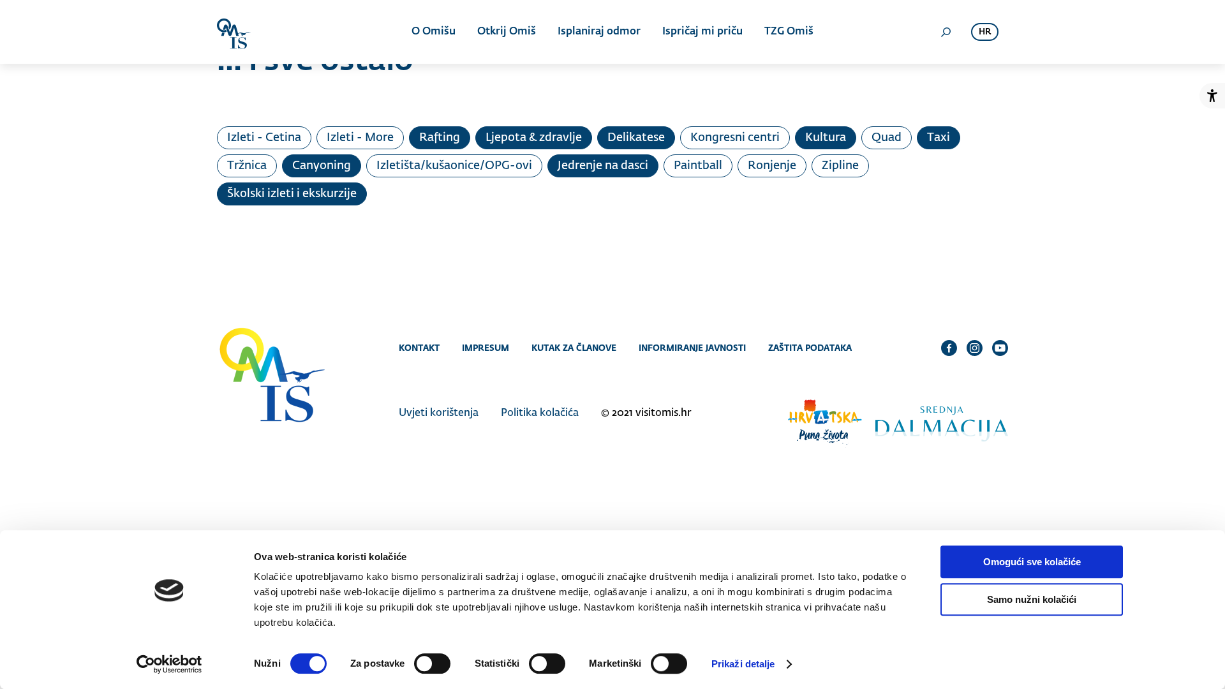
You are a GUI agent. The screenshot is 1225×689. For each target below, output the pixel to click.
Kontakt (419, 347)
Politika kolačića (540, 413)
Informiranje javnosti (692, 347)
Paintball (698, 166)
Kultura (825, 138)
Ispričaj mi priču (702, 32)
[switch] (432, 663)
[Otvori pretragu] (945, 32)
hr (985, 32)
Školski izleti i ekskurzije (292, 194)
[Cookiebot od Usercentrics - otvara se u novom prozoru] (169, 664)
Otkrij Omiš (506, 32)
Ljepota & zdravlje (534, 138)
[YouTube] (1000, 347)
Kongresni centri (735, 138)
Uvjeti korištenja (439, 413)
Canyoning (321, 166)
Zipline (840, 166)
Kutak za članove (573, 347)
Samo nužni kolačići (1031, 599)
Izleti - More (360, 138)
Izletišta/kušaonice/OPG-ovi (454, 166)
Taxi (938, 138)
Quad (887, 138)
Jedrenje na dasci (603, 166)
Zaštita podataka (810, 347)
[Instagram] (975, 347)
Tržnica (247, 166)
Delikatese (636, 138)
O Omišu (434, 32)
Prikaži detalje (743, 663)
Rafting (439, 138)
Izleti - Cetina (264, 138)
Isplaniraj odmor (599, 32)
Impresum (485, 347)
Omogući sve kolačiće (1032, 561)
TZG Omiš (788, 32)
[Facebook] (949, 347)
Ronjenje (772, 166)
